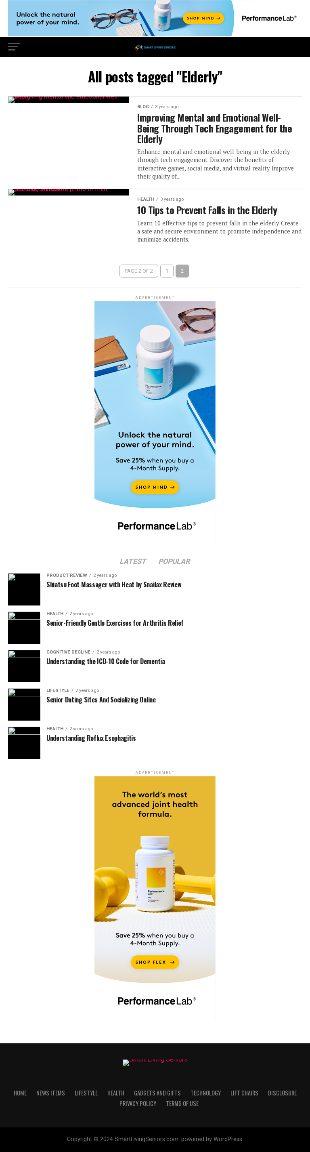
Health (115, 1093)
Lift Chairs (244, 1093)
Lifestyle (86, 1093)
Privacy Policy (137, 1103)
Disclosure (282, 1093)
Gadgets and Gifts (157, 1093)
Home (20, 1093)
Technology (206, 1093)
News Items (50, 1093)
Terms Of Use (182, 1103)
